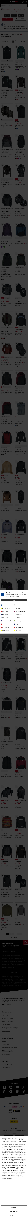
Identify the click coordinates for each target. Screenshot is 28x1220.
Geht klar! (14, 1207)
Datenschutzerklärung (7, 1178)
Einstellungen (14, 1216)
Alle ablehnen (14, 1211)
